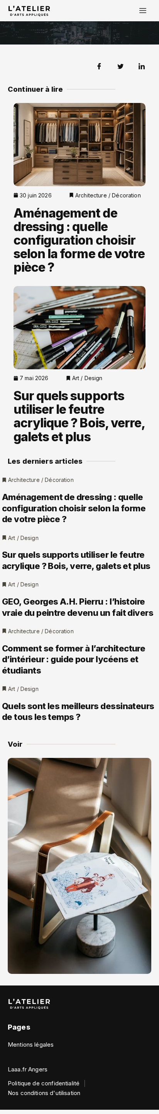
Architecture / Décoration (108, 195)
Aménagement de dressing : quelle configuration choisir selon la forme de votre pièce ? (79, 240)
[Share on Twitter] (120, 66)
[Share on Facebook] (99, 66)
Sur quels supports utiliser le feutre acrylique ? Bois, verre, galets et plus (79, 416)
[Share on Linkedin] (141, 66)
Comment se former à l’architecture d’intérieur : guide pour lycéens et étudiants (73, 659)
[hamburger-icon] (142, 10)
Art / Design (87, 378)
